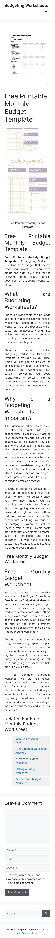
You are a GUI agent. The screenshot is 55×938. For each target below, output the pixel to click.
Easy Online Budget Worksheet (27, 740)
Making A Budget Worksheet (26, 771)
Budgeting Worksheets (26, 5)
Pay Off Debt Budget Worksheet (28, 781)
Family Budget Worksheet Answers (31, 750)
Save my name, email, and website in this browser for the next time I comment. (27, 878)
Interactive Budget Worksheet (26, 760)
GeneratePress (30, 933)
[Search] (46, 913)
